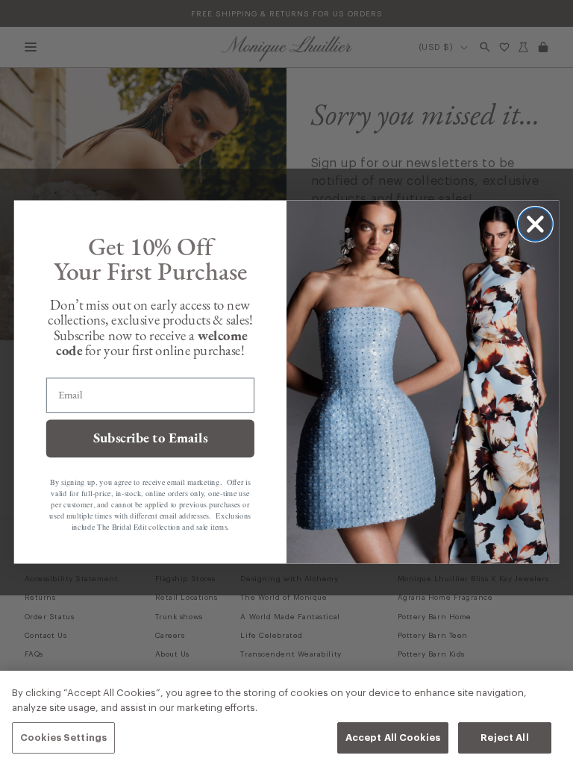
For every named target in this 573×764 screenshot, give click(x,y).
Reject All (504, 737)
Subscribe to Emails (150, 438)
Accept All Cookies (392, 737)
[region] (286, 717)
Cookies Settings (63, 737)
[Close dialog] (535, 224)
